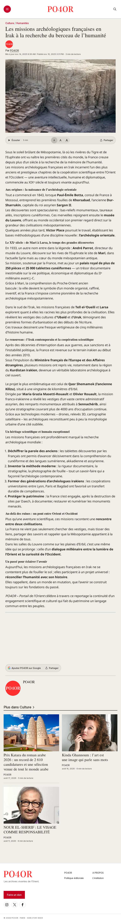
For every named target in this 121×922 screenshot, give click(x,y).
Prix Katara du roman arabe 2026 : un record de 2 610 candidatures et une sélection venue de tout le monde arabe (26, 762)
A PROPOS (98, 872)
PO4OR (14, 50)
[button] (60, 96)
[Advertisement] (60, 638)
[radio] (54, 140)
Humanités (22, 23)
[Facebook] (22, 905)
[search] (114, 9)
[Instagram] (7, 905)
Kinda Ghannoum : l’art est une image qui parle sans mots (85, 757)
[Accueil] (61, 9)
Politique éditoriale (74, 878)
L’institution (98, 878)
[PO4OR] (9, 44)
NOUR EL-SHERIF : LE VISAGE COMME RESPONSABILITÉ (30, 829)
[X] (15, 905)
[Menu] (7, 9)
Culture (9, 23)
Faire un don (14, 894)
